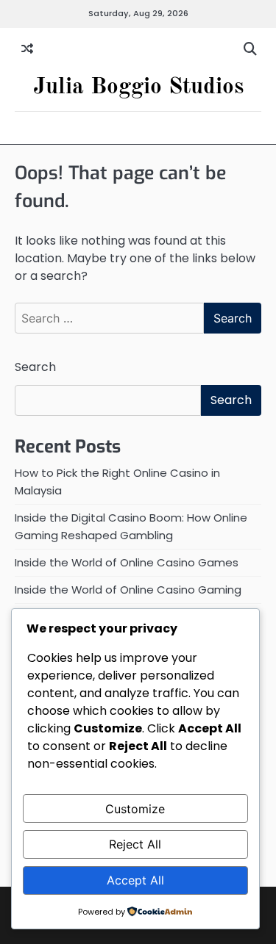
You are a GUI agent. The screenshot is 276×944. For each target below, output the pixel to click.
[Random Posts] (27, 49)
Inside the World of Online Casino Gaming (128, 589)
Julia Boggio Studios (138, 87)
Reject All (135, 844)
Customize (135, 808)
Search (35, 366)
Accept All (135, 880)
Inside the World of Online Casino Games (126, 562)
